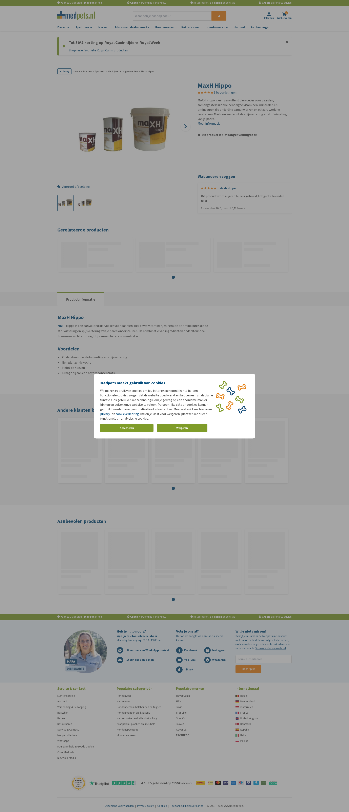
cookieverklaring (127, 414)
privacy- (105, 414)
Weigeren (182, 428)
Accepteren (127, 428)
